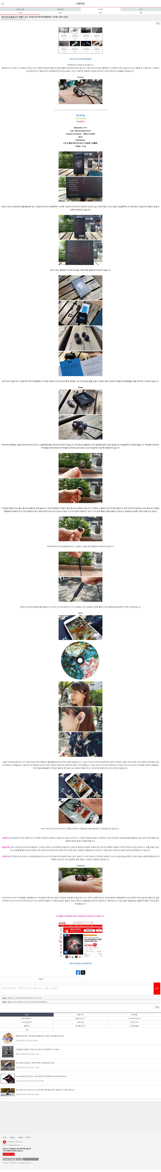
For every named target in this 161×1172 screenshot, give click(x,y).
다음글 (21, 998)
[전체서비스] (2, 3)
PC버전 (28, 1137)
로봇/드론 (80, 1022)
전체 (26, 1015)
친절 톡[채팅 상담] (8, 1154)
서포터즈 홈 (20, 9)
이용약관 (18, 1159)
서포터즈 (80, 3)
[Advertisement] (67, 1117)
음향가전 (80, 1015)
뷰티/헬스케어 (80, 1026)
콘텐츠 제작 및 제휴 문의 (30, 1159)
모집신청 (60, 9)
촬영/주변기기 (80, 1018)
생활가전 (27, 1026)
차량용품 (134, 1015)
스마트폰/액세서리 (134, 1018)
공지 (100, 13)
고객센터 (20, 1137)
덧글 (41, 979)
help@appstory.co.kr (14, 1145)
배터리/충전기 (27, 1018)
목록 (157, 23)
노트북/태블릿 (134, 1026)
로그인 (5, 1137)
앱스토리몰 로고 (4, 1142)
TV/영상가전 (134, 1022)
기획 (26, 1029)
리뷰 (20, 13)
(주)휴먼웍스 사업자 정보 (14, 1142)
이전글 (24, 1002)
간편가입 (12, 1137)
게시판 (100, 9)
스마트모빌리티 (26, 1022)
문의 (60, 13)
